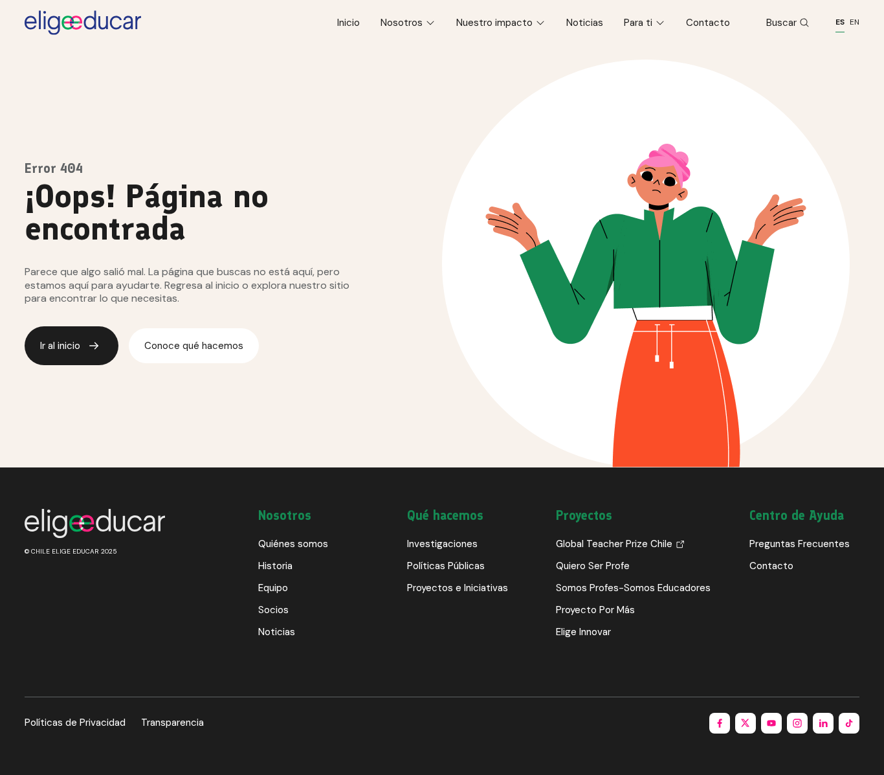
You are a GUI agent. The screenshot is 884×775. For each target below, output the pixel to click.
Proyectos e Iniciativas (457, 587)
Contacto (708, 22)
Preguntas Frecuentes (799, 543)
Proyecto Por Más (595, 609)
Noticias (584, 22)
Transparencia (172, 722)
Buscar (781, 22)
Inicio (348, 22)
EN (854, 22)
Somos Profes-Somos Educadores (633, 587)
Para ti (638, 22)
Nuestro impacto (494, 22)
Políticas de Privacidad (75, 722)
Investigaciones (442, 543)
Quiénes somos (293, 543)
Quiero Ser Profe (593, 565)
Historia (275, 565)
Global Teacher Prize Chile (614, 543)
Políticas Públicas (446, 565)
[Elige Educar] (83, 22)
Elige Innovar (583, 631)
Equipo (273, 587)
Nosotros (402, 22)
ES (840, 22)
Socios (273, 609)
